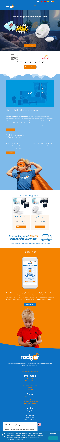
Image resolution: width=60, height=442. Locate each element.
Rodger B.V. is (30, 369)
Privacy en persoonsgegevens (30, 401)
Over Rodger (30, 389)
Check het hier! (30, 67)
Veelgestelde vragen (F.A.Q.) (30, 385)
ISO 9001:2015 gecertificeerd (30, 371)
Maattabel (30, 378)
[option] (15, 57)
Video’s (30, 387)
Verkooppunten (30, 399)
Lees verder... (30, 46)
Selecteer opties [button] (21, 227)
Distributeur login (30, 397)
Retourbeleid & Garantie (30, 403)
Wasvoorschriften (30, 381)
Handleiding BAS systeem (30, 383)
